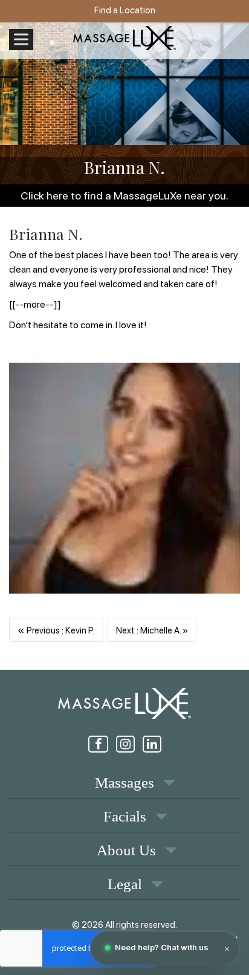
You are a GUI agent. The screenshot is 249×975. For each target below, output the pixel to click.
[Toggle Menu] (21, 39)
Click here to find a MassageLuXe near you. (124, 195)
